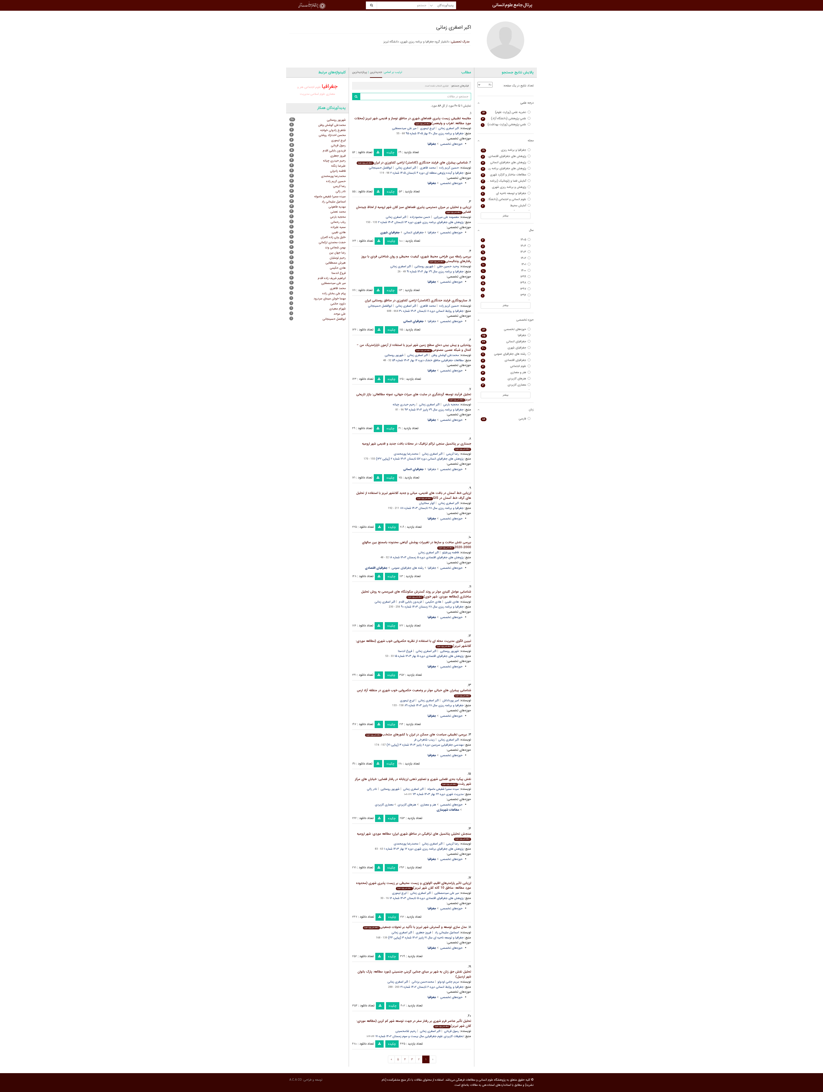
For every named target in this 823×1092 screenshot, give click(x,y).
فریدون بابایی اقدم (410, 601)
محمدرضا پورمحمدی (406, 453)
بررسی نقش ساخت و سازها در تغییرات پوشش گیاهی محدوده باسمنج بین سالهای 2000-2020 (416, 545)
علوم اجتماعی (312, 87)
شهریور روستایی (424, 266)
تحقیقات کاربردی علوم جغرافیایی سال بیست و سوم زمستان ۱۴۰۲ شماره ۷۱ (419, 1036)
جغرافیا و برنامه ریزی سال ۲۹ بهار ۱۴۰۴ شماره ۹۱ (435, 271)
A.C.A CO (295, 1079)
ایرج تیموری (427, 128)
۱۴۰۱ (504, 264)
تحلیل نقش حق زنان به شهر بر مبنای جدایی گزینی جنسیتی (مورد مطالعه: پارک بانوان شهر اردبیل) (414, 974)
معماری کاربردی (384, 804)
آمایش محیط (504, 205)
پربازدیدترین (359, 72)
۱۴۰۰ (504, 270)
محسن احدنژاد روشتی (332, 135)
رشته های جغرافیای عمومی (408, 568)
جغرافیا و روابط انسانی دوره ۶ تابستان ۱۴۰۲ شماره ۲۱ (432, 987)
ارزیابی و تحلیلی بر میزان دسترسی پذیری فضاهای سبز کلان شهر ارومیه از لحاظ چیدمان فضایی (413, 210)
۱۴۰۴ (504, 245)
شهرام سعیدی (337, 308)
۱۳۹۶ (504, 295)
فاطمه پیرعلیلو (450, 552)
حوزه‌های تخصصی (451, 144)
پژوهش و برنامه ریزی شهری (504, 187)
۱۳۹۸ (504, 282)
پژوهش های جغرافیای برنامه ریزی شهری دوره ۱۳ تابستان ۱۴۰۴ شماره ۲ (421, 222)
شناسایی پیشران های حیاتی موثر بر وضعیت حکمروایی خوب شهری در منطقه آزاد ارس (414, 692)
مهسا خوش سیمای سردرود (330, 298)
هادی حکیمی (433, 601)
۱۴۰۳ (504, 251)
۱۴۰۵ (504, 239)
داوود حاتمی (338, 303)
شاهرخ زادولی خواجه (333, 130)
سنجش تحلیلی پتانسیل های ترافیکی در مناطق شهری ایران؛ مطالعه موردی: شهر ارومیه (414, 835)
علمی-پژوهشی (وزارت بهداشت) (504, 124)
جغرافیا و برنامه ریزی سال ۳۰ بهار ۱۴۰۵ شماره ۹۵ (435, 133)
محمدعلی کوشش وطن (445, 355)
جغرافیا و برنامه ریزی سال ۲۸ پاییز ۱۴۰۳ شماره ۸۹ (434, 705)
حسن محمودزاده (420, 217)
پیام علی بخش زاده (334, 293)
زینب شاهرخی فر (424, 739)
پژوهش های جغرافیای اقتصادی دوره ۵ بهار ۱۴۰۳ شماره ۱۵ (429, 656)
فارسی (504, 418)
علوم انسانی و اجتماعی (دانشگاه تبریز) (503, 199)
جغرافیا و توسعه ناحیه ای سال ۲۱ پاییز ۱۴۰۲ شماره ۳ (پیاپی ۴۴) (426, 937)
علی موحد (339, 313)
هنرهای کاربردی (407, 804)
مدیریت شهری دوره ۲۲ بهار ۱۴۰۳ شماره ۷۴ (438, 794)
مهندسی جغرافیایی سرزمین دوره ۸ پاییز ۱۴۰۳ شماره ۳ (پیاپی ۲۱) (425, 744)
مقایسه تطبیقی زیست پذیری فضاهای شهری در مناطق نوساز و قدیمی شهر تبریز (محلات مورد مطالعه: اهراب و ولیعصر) (412, 121)
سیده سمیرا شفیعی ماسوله (443, 789)
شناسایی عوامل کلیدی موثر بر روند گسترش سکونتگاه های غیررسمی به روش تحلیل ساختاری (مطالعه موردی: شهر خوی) (416, 594)
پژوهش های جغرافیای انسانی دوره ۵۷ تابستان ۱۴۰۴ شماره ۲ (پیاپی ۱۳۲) (420, 458)
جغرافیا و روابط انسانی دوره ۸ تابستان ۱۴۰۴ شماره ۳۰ (431, 311)
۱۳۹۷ (504, 289)
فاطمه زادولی (338, 171)
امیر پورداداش (450, 700)
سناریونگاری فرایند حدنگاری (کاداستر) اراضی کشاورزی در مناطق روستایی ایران (416, 300)
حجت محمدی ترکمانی (332, 242)
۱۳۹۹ (504, 276)
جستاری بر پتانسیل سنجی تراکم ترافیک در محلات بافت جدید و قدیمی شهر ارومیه (416, 445)
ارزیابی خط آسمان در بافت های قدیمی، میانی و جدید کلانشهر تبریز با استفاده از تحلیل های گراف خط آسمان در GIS (413, 495)
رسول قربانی (451, 1031)
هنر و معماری (428, 804)
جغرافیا (432, 232)
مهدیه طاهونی (337, 206)
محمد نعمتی (338, 211)
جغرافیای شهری (504, 347)
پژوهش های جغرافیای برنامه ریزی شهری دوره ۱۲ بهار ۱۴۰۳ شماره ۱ (424, 848)
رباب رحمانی (338, 222)
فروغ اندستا (405, 651)
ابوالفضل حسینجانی (380, 305)
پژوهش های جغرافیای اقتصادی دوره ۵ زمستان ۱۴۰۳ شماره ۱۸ (427, 557)
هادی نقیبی (452, 601)
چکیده (390, 152)
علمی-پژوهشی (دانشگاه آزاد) (504, 118)
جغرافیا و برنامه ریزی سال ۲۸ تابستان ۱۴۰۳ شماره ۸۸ (432, 508)
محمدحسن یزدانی (423, 981)
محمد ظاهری (428, 167)
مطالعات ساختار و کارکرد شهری (504, 174)
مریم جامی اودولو (448, 981)
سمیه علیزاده (338, 227)
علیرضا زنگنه (338, 165)
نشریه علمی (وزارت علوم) (504, 112)
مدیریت (304, 94)
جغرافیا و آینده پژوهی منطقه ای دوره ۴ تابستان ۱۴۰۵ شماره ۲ (427, 172)
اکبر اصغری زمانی (448, 128)
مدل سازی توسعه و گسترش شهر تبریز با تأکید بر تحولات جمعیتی (415, 927)
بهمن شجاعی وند (335, 247)
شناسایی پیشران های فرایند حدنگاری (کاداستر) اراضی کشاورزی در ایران (412, 162)
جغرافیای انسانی (414, 232)
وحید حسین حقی (448, 266)
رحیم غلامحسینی (405, 1031)
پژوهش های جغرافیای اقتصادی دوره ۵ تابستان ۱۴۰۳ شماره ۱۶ (427, 898)
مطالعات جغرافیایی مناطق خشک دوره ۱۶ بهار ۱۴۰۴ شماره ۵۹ (428, 360)
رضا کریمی (452, 453)
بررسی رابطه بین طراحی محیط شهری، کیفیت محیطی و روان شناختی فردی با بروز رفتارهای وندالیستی (416, 259)
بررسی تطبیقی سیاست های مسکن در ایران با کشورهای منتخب (416, 734)
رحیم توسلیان (338, 257)
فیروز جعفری (423, 932)
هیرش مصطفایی (336, 262)
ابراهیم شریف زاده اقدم (332, 278)
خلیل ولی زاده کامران (333, 237)
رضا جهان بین (337, 252)
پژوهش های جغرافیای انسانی (504, 162)
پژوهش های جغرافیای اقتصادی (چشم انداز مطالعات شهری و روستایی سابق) (503, 156)
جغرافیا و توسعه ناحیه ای (504, 193)
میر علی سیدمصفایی (404, 128)
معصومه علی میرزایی (446, 217)
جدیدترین (376, 72)
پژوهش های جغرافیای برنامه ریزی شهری (503, 168)
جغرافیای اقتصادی (504, 360)
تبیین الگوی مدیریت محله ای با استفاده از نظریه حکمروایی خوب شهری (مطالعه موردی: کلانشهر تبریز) (413, 643)
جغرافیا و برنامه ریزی (504, 150)
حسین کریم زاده (449, 167)
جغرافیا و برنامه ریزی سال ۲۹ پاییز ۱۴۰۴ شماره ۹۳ (434, 409)
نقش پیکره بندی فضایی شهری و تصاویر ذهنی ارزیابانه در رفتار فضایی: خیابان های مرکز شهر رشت (413, 782)
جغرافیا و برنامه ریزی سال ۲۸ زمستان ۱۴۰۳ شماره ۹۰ (432, 606)
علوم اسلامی (317, 94)
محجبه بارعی (451, 404)
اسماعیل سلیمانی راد (447, 932)
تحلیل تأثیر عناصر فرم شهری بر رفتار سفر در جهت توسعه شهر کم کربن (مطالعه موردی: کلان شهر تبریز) (413, 1023)
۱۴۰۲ (504, 258)
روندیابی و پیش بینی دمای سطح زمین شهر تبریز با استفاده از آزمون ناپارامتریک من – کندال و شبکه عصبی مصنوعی (414, 347)
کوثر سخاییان (427, 503)
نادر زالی (372, 789)
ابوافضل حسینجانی (380, 167)
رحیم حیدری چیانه (404, 404)
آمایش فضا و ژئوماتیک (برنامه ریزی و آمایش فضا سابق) (503, 180)
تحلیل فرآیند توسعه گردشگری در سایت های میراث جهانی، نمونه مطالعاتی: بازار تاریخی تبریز (413, 397)
